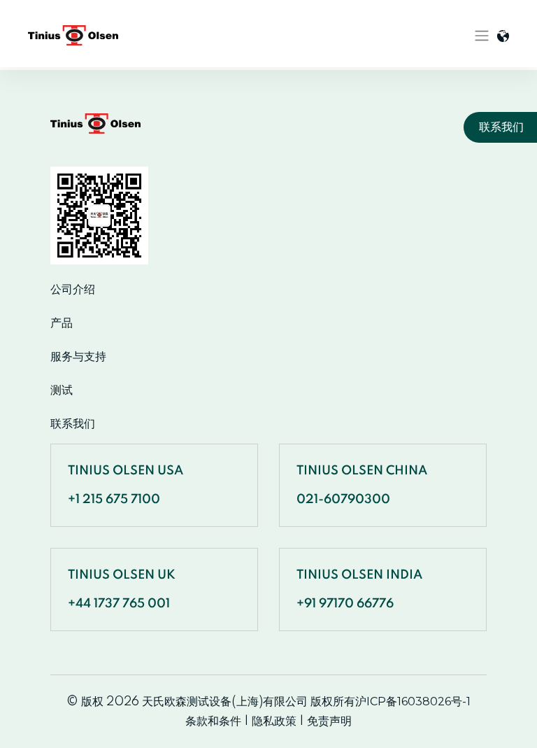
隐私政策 (274, 721)
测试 (61, 390)
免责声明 (329, 721)
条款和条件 (213, 721)
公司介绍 (72, 289)
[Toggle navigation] (481, 35)
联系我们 (72, 424)
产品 (61, 323)
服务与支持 (78, 357)
